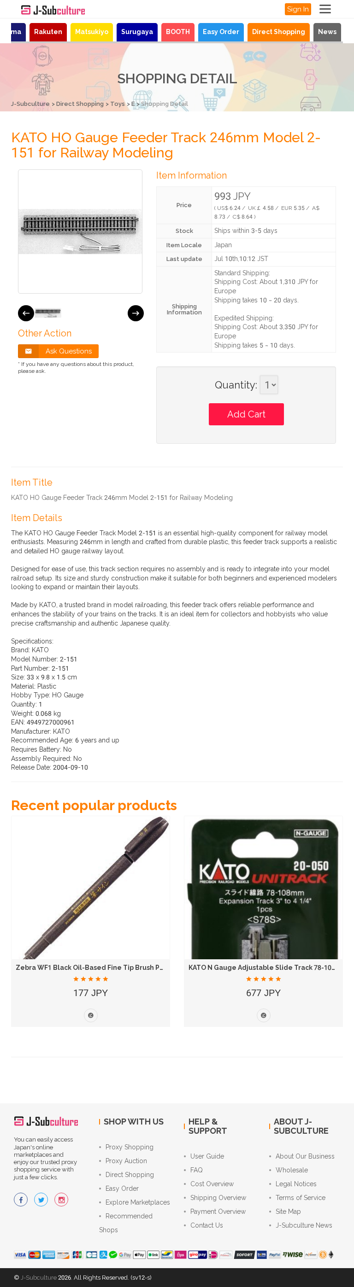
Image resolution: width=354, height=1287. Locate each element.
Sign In (298, 9)
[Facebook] (21, 1199)
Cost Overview (212, 1184)
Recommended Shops (126, 1223)
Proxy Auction (126, 1161)
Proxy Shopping (129, 1147)
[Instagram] (61, 1199)
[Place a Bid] (91, 1015)
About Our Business (305, 1156)
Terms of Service (300, 1197)
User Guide (207, 1156)
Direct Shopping (278, 31)
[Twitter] (41, 1199)
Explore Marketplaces (138, 1202)
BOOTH (178, 31)
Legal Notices (296, 1184)
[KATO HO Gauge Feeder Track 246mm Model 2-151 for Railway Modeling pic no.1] (48, 313)
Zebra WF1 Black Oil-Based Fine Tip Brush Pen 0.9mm (104, 967)
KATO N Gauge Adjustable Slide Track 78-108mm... (271, 967)
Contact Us (206, 1225)
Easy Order (221, 31)
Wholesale (292, 1170)
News (327, 31)
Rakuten (48, 31)
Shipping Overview (218, 1197)
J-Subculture (30, 103)
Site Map (288, 1211)
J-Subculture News (304, 1225)
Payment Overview (218, 1211)
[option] (48, 312)
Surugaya (137, 31)
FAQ (196, 1170)
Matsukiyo (91, 31)
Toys (117, 103)
